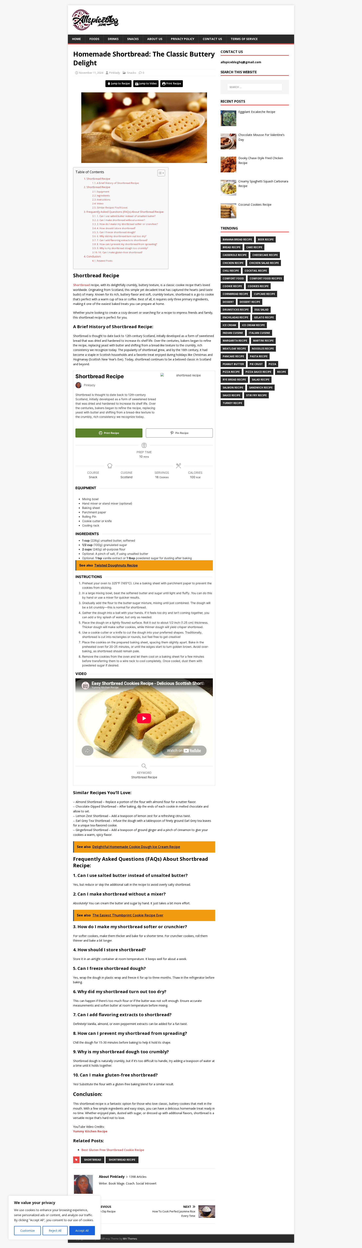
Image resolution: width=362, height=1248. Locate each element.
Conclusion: (94, 256)
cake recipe (254, 247)
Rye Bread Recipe (234, 379)
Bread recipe (231, 247)
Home (76, 39)
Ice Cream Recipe (253, 325)
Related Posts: (105, 260)
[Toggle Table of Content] (159, 173)
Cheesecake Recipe (265, 255)
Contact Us (212, 39)
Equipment (103, 191)
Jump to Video (148, 83)
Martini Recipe (263, 340)
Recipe (281, 372)
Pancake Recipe (233, 356)
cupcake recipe (264, 294)
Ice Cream (229, 325)
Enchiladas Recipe (235, 317)
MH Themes (130, 1238)
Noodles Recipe (263, 348)
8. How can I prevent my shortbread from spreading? (127, 244)
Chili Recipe (231, 270)
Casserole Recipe (235, 255)
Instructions (104, 199)
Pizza (272, 364)
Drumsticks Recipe (236, 309)
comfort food (233, 278)
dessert (228, 302)
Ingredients (104, 195)
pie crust (256, 364)
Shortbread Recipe (98, 179)
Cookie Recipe (232, 286)
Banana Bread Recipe (237, 239)
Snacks (133, 39)
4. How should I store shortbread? (116, 228)
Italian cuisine (259, 333)
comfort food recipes (266, 278)
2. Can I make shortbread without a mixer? (121, 220)
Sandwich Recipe (261, 387)
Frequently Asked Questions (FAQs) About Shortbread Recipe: (125, 212)
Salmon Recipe (233, 387)
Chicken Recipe (233, 263)
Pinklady (114, 73)
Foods (94, 39)
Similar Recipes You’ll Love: (112, 207)
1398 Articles (137, 1177)
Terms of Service (244, 39)
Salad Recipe (260, 379)
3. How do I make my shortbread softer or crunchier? (127, 224)
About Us (154, 39)
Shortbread (81, 285)
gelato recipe (264, 317)
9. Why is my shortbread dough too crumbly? (122, 248)
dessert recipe (250, 302)
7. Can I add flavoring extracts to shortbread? (122, 240)
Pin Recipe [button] (181, 433)
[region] (54, 1218)
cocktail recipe (256, 270)
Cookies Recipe (258, 286)
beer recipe (266, 239)
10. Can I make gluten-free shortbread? (120, 252)
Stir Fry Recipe (256, 395)
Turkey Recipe (232, 403)
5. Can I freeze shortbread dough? (116, 232)
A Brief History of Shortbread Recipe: (118, 183)
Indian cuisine (233, 333)
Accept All (82, 1231)
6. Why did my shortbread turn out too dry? (121, 236)
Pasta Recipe (259, 356)
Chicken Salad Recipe (264, 263)
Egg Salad (262, 309)
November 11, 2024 (91, 73)
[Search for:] (255, 87)
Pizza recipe (231, 372)
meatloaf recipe (234, 348)
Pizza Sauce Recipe (258, 372)
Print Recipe (173, 83)
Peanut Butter (233, 364)
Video (100, 203)
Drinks (113, 39)
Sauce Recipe (231, 395)
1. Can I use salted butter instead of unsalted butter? (126, 216)
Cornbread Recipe (235, 294)
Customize (27, 1231)
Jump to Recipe (120, 83)
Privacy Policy (182, 39)
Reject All (55, 1231)
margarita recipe (235, 340)
